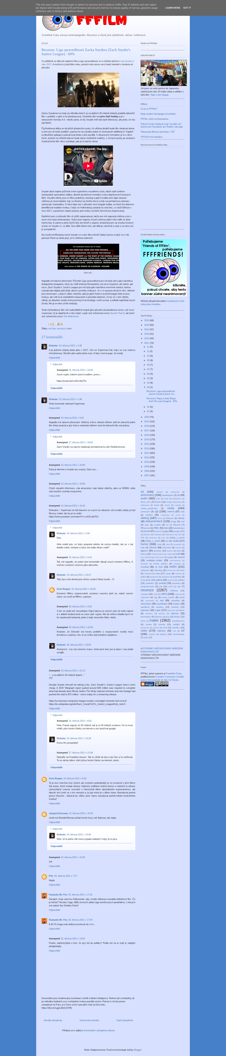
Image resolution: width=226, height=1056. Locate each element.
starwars (145, 610)
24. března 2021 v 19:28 (79, 738)
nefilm (173, 566)
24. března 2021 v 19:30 (79, 834)
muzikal (145, 566)
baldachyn (176, 499)
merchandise (175, 561)
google (176, 531)
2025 (147, 325)
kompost (155, 554)
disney (181, 518)
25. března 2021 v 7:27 (65, 876)
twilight (176, 624)
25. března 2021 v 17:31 (80, 894)
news (181, 570)
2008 (147, 471)
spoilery (160, 607)
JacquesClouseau (58, 813)
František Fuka (173, 673)
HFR (143, 538)
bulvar (167, 505)
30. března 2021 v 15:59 (79, 644)
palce (143, 577)
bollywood (145, 505)
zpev (146, 637)
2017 (147, 430)
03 (148, 387)
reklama (174, 590)
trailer (69, 328)
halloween (169, 535)
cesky (170, 508)
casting (178, 505)
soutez (176, 603)
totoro (143, 621)
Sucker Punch (117, 313)
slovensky (146, 603)
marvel (181, 557)
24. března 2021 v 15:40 (73, 857)
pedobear (166, 577)
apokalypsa (167, 495)
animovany (147, 494)
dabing (145, 518)
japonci (144, 550)
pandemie (154, 577)
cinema (170, 511)
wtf (182, 630)
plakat (159, 580)
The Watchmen (71, 316)
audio (144, 498)
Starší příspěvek (124, 1020)
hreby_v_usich (152, 541)
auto (158, 499)
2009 (147, 466)
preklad (162, 583)
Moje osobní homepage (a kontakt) (158, 113)
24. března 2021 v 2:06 (78, 533)
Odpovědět (54, 357)
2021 (147, 343)
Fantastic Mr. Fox (58, 894)
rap (178, 586)
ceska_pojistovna (149, 508)
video (144, 630)
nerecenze (171, 570)
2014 (147, 444)
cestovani (145, 511)
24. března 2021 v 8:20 (80, 720)
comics (149, 515)
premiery (176, 583)
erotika (157, 525)
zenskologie (178, 634)
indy (143, 547)
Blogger (137, 1049)
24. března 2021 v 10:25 (81, 813)
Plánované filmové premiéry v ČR (157, 131)
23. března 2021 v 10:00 (73, 465)
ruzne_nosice (168, 597)
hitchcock (153, 538)
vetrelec (176, 628)
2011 (146, 457)
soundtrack (162, 603)
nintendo (148, 574)
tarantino (149, 614)
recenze (61, 328)
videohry (161, 630)
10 (148, 356)
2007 (147, 475)
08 (148, 364)
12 (148, 346)
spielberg (145, 607)
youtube (152, 634)
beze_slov (146, 502)
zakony (163, 634)
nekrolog (158, 570)
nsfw (157, 573)
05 (148, 378)
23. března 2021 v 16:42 (73, 505)
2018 (147, 426)
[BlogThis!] (52, 324)
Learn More (172, 7)
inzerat (178, 548)
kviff (178, 554)
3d (142, 491)
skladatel (175, 600)
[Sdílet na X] (55, 324)
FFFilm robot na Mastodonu (154, 119)
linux (143, 557)
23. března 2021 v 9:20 (72, 417)
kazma (170, 551)
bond (156, 505)
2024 (147, 329)
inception (177, 544)
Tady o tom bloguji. (159, 94)
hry (167, 541)
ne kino (52, 328)
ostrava (178, 574)
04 (148, 382)
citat (182, 511)
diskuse (169, 518)
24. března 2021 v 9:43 (80, 557)
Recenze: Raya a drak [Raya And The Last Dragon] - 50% (162, 399)
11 (148, 351)
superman (171, 610)
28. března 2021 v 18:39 (81, 627)
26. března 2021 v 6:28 (80, 606)
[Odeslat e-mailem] (49, 324)
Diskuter (53, 345)
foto (166, 528)
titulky (177, 617)
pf (141, 580)
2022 (147, 338)
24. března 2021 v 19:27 (79, 574)
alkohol (160, 492)
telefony (162, 614)
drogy (173, 521)
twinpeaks (145, 628)
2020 (147, 417)
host (163, 538)
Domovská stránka (89, 1020)
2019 (147, 421)
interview (167, 547)
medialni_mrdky (154, 560)
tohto (91, 924)
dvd (182, 521)
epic (147, 525)
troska (149, 624)
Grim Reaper (63, 589)
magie (170, 557)
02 (148, 407)
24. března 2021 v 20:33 (83, 589)
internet (153, 547)
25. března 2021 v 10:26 (81, 370)
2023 (147, 334)
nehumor (145, 570)
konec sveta (167, 554)
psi (160, 586)
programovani (147, 586)
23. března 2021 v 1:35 (70, 345)
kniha (143, 554)
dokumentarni (154, 521)
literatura (152, 557)
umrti (165, 628)
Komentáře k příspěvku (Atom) (99, 1030)
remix (155, 594)
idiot (168, 544)
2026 (147, 320)
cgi (156, 511)
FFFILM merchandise (151, 137)
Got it (187, 7)
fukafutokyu (178, 528)
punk (171, 586)
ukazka (156, 628)
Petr (51, 876)
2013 (147, 448)
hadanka (158, 535)
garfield (158, 531)
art (178, 495)
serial (181, 597)
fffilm (156, 528)
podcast (171, 580)
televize (175, 613)
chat (159, 544)
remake (144, 594)
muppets (177, 564)
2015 (147, 439)
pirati (148, 580)
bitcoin (158, 502)
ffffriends (145, 528)
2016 (147, 435)
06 (148, 373)
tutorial (162, 624)
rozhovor (145, 597)
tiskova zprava (162, 617)
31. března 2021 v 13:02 (73, 938)
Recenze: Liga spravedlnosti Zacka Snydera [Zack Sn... (161, 392)
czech (178, 515)
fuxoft (147, 531)
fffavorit (176, 525)
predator (150, 583)
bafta (166, 499)
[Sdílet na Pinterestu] (61, 324)
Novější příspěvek (53, 1020)
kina (179, 551)
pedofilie (177, 577)
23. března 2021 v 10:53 (73, 483)
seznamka (149, 601)
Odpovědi (57, 364)
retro (164, 593)
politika (181, 580)
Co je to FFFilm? (149, 108)
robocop (178, 594)
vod (174, 631)
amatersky (175, 492)
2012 (147, 453)
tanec (181, 610)
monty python (160, 564)
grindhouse (145, 535)
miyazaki (144, 564)
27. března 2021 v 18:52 (81, 442)
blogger (170, 502)
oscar (168, 573)
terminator (146, 617)
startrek (175, 607)
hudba (176, 541)
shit (161, 600)
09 (148, 360)
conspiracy (165, 515)
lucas (161, 557)
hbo (179, 535)
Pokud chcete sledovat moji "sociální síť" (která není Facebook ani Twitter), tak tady (162, 125)
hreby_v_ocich (177, 537)
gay (166, 531)
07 (148, 369)
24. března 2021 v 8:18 (74, 778)
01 (148, 411)
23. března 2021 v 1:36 (70, 399)
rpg (155, 597)
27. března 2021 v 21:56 (81, 752)
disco (160, 518)
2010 (147, 462)
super (158, 610)
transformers (178, 621)
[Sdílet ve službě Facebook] (58, 324)
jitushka (157, 551)
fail (167, 525)
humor (145, 544)
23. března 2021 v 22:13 (73, 670)
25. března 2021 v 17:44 (80, 919)
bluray (179, 502)
